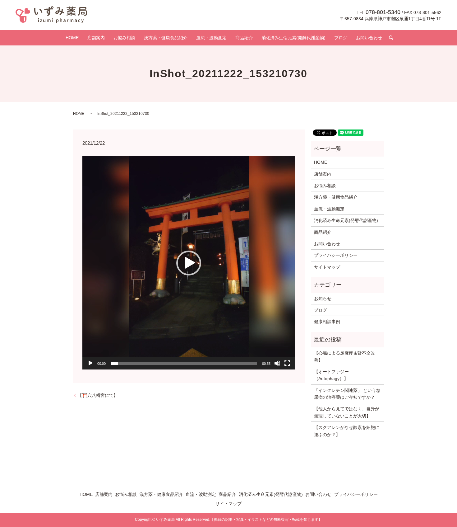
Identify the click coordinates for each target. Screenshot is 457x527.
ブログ (340, 37)
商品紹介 (244, 37)
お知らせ (322, 298)
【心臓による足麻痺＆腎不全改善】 (344, 356)
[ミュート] (277, 363)
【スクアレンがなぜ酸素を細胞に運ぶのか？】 (346, 431)
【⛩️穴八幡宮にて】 (98, 395)
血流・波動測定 (211, 37)
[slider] (184, 363)
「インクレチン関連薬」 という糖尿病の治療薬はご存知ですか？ (347, 394)
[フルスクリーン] (287, 363)
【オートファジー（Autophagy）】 (331, 375)
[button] (188, 263)
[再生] (90, 363)
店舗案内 (96, 37)
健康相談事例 (327, 321)
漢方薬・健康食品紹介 (165, 37)
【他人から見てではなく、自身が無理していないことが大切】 (346, 412)
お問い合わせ (369, 37)
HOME (72, 37)
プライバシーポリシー (336, 255)
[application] (188, 262)
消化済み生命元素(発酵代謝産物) (293, 37)
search (391, 37)
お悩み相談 (124, 37)
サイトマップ (327, 267)
